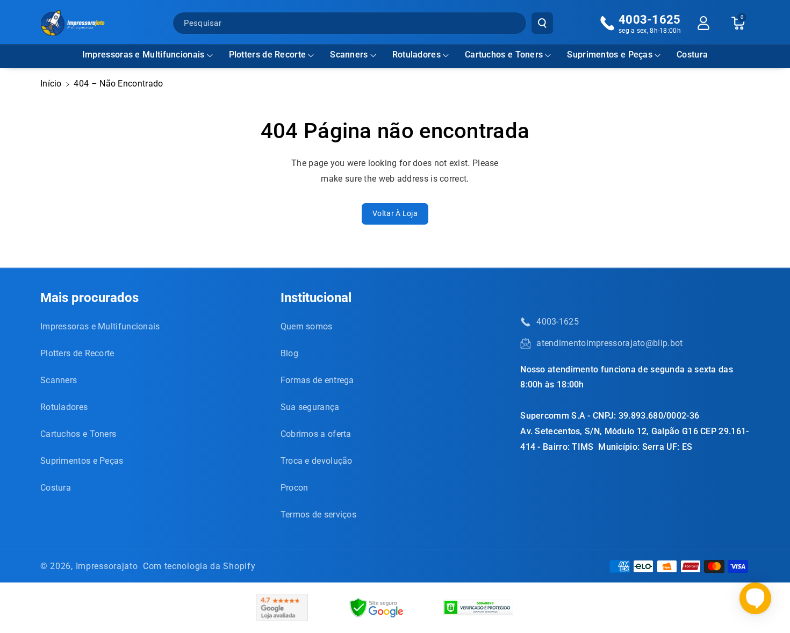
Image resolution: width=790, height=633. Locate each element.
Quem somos (307, 326)
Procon (294, 488)
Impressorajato (107, 566)
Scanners (349, 54)
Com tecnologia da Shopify (199, 566)
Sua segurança (310, 407)
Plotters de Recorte (267, 54)
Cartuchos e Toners (504, 54)
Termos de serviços (318, 514)
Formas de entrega (317, 380)
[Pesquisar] (542, 23)
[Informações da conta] (703, 23)
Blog (289, 353)
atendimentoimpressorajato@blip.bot (609, 343)
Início (51, 83)
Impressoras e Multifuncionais (143, 54)
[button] (147, 55)
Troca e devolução (317, 461)
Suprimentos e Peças (609, 54)
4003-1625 (557, 321)
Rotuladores (416, 54)
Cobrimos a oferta (316, 434)
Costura (55, 488)
